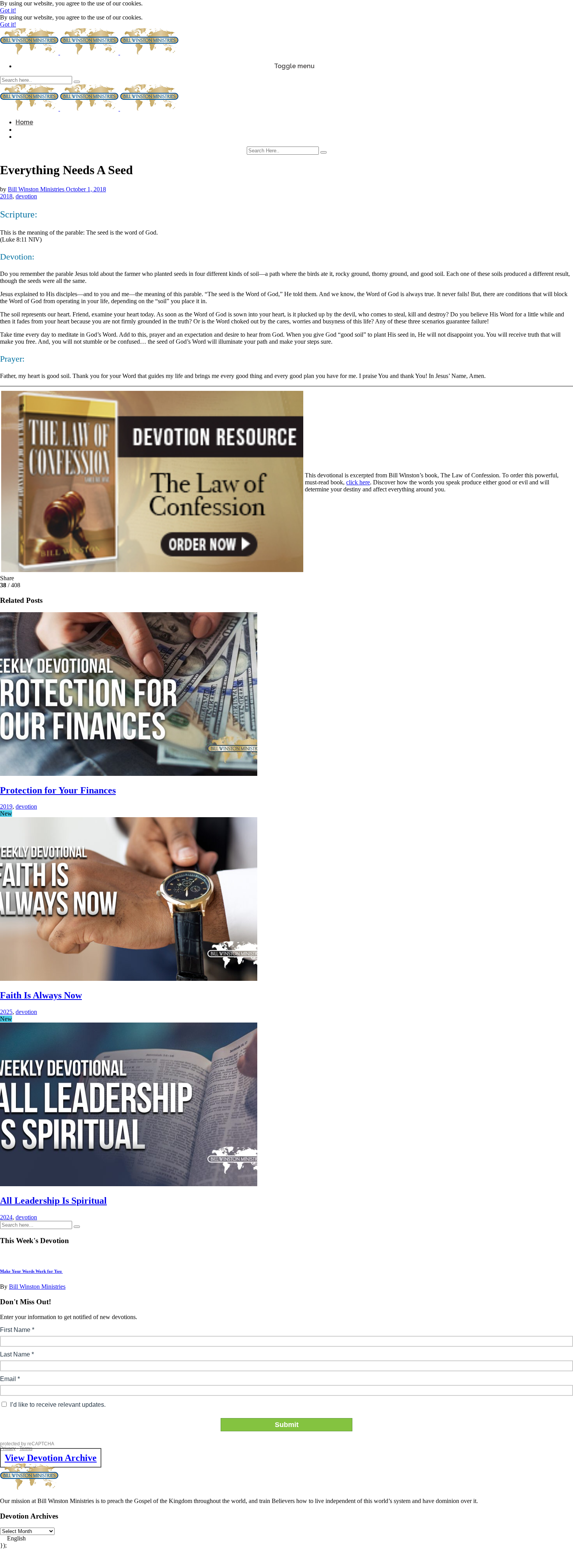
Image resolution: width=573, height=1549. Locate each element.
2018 (6, 196)
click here (358, 482)
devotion (26, 196)
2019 (6, 806)
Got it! (8, 10)
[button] (286, 1538)
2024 (6, 1217)
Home (24, 122)
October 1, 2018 (86, 189)
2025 (6, 1012)
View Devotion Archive (51, 1458)
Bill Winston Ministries (37, 189)
